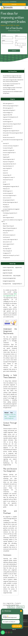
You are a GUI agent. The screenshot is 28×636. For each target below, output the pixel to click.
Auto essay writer (6, 119)
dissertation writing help (8, 150)
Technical (5, 246)
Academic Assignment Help (8, 267)
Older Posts (11, 607)
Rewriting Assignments (7, 230)
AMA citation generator (7, 103)
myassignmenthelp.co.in (17, 283)
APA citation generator (7, 108)
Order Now (14, 4)
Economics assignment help (8, 152)
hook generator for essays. (8, 177)
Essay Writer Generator (7, 166)
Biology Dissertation (7, 126)
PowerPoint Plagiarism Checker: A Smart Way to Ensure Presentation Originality (12, 88)
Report (4, 223)
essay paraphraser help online (9, 164)
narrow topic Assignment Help (9, 195)
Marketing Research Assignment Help (10, 186)
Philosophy (5, 204)
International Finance (7, 179)
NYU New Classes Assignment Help (10, 202)
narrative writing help (7, 193)
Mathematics (5, 188)
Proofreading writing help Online (9, 213)
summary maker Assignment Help (9, 239)
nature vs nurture (6, 197)
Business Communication (8, 137)
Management (5, 184)
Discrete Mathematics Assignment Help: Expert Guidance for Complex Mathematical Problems (12, 76)
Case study (5, 143)
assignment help (18, 267)
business (4, 135)
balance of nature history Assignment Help (11, 124)
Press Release (5, 206)
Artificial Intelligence (7, 112)
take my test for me (7, 242)
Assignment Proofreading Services (10, 117)
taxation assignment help (8, 244)
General (4, 173)
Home (4, 603)
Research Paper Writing (7, 226)
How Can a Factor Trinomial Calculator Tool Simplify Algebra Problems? (11, 84)
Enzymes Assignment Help (8, 159)
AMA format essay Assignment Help (10, 105)
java (4, 182)
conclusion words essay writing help (10, 145)
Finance (4, 170)
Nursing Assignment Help (8, 200)
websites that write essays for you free (10, 255)
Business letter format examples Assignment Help (13, 139)
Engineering (5, 157)
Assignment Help (6, 114)
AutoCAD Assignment (7, 121)
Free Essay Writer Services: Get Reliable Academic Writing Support (13, 92)
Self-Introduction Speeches (8, 235)
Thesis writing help (6, 251)
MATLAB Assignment (7, 191)
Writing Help (5, 257)
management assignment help (9, 281)
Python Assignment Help (8, 217)
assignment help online (7, 270)
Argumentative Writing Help (8, 110)
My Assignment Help (7, 283)
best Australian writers (7, 275)
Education (5, 154)
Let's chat (16, 626)
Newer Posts (20, 607)
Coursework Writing (7, 148)
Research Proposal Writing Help (9, 228)
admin (17, 25)
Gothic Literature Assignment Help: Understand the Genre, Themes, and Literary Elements (13, 80)
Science (4, 232)
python (4, 215)
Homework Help (6, 175)
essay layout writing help (8, 161)
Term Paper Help (6, 248)
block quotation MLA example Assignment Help (12, 133)
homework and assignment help (9, 278)
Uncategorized (6, 253)
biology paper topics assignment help (10, 130)
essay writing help (6, 168)
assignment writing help (7, 273)
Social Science (6, 237)
